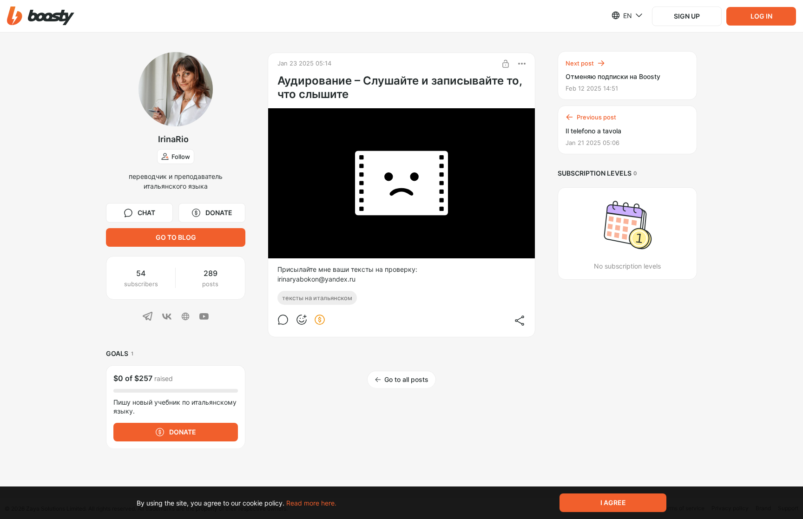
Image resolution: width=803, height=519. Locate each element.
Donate (218, 213)
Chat (146, 213)
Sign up (687, 16)
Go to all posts (406, 379)
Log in (761, 16)
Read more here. (311, 503)
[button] (40, 16)
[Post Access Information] (505, 63)
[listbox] (621, 15)
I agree (613, 502)
